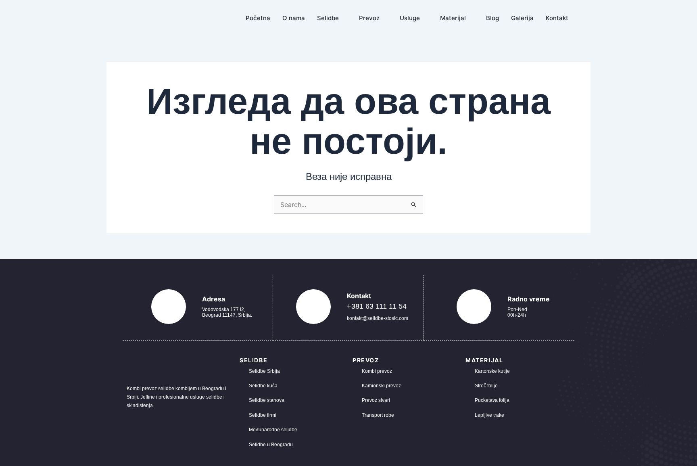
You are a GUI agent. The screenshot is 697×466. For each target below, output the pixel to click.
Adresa (213, 299)
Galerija (522, 18)
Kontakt (557, 18)
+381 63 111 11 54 (377, 306)
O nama (293, 18)
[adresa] (168, 306)
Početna (258, 18)
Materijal (453, 18)
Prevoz (369, 18)
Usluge (410, 18)
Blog (492, 18)
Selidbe (328, 18)
